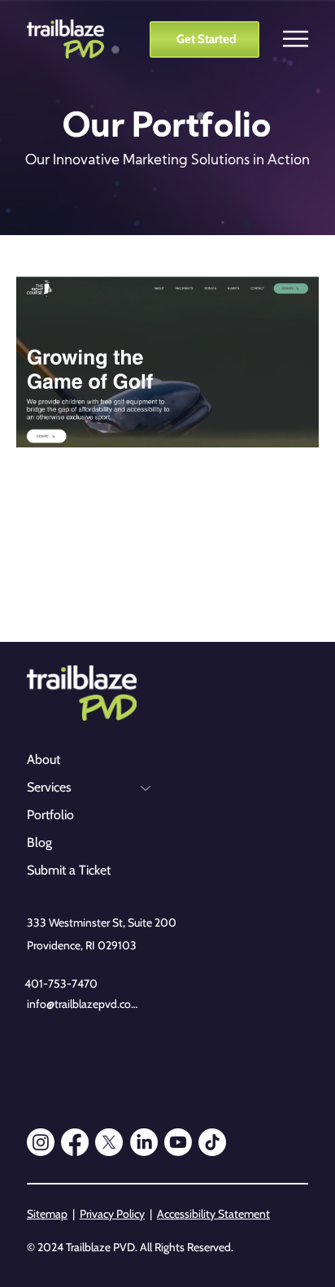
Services (49, 787)
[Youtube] (178, 1142)
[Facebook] (75, 1142)
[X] (109, 1142)
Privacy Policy (112, 1213)
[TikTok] (212, 1142)
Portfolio (50, 814)
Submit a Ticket (69, 870)
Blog (39, 842)
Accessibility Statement (213, 1213)
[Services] (146, 787)
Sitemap (47, 1213)
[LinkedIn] (144, 1142)
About (43, 759)
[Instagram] (40, 1142)
